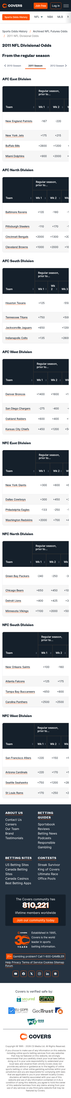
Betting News (47, 833)
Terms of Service (32, 962)
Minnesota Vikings (17, 611)
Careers (10, 824)
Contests (47, 858)
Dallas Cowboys (15, 499)
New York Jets (14, 135)
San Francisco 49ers (18, 757)
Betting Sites (18, 858)
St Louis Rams (14, 792)
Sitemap (59, 962)
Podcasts (44, 838)
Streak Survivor (49, 865)
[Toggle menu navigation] (66, 5)
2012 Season (57, 65)
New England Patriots (18, 121)
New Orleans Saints (17, 667)
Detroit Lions (13, 600)
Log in (56, 5)
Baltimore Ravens (16, 212)
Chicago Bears (14, 590)
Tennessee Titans (16, 317)
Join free (40, 5)
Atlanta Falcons (15, 681)
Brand (9, 833)
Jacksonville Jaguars (18, 327)
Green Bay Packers (17, 576)
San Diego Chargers (17, 408)
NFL (36, 16)
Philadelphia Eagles (17, 509)
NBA (50, 16)
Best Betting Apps (18, 883)
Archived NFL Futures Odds (50, 31)
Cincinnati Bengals (16, 236)
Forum (9, 965)
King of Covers (48, 869)
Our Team (12, 829)
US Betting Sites (17, 865)
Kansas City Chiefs (17, 429)
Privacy (16, 962)
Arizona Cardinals (16, 772)
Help (8, 962)
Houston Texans (15, 303)
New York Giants (15, 485)
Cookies (48, 962)
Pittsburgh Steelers (17, 226)
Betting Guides (45, 814)
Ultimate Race (48, 874)
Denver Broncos (15, 394)
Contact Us (13, 820)
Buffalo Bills (12, 145)
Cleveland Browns (16, 247)
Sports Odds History (14, 31)
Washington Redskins (19, 520)
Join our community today (36, 920)
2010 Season (13, 65)
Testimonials (14, 838)
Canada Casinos (17, 878)
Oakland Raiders (15, 418)
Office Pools (46, 878)
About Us (14, 812)
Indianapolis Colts (16, 338)
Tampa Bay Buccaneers (20, 691)
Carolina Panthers (16, 701)
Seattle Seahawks (16, 782)
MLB (60, 16)
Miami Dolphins (14, 156)
